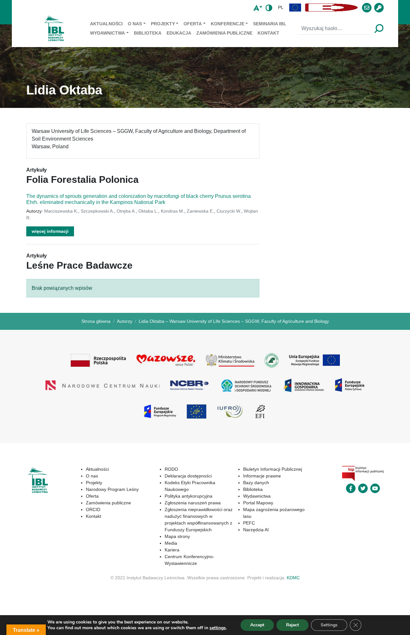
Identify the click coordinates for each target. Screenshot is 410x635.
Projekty (163, 23)
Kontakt (268, 33)
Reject (292, 625)
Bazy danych (256, 482)
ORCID (93, 509)
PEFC (249, 522)
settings (217, 628)
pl (280, 7)
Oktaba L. (148, 211)
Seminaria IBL (269, 23)
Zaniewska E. (200, 211)
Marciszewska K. (61, 211)
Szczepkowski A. (97, 211)
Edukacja (179, 33)
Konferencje (227, 23)
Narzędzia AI (256, 529)
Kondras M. (172, 211)
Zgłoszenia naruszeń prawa (193, 502)
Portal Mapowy (258, 502)
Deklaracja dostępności (188, 475)
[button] (295, 7)
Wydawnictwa (107, 33)
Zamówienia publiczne (224, 33)
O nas (135, 23)
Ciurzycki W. (229, 211)
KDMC (293, 577)
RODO (171, 469)
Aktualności (106, 23)
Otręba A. (126, 211)
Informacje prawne (262, 475)
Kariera (172, 549)
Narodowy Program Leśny (112, 489)
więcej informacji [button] (50, 231)
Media (171, 543)
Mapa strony (177, 536)
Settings (329, 625)
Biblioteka (147, 33)
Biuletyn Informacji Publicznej (272, 469)
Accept (257, 625)
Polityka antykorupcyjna (188, 496)
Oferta (193, 23)
